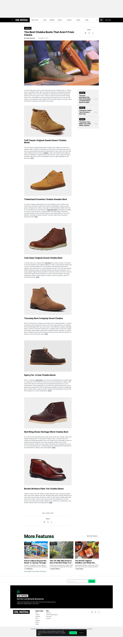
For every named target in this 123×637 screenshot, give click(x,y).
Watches (52, 20)
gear (36, 613)
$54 (36, 217)
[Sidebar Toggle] (12, 20)
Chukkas (48, 513)
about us (48, 613)
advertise (49, 616)
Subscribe (108, 20)
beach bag (39, 380)
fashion (37, 614)
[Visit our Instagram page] (101, 20)
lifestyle (37, 616)
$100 (37, 277)
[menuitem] (35, 20)
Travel (44, 20)
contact (48, 618)
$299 (50, 502)
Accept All (73, 632)
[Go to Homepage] (22, 20)
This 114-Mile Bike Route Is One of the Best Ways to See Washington (61, 563)
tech (36, 618)
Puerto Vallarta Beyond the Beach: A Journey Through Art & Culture (35, 563)
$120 (46, 334)
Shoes (52, 513)
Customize (81, 632)
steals (86, 20)
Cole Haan (47, 263)
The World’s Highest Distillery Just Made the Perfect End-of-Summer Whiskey (85, 564)
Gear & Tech (34, 20)
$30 (32, 158)
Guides (78, 20)
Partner (37, 571)
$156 (53, 447)
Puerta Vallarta (27, 571)
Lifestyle (69, 20)
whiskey (46, 153)
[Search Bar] (96, 20)
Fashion (60, 20)
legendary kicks (52, 209)
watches (37, 620)
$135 (49, 391)
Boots (43, 513)
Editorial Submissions (52, 614)
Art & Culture (43, 571)
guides (37, 622)
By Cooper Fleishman (29, 38)
